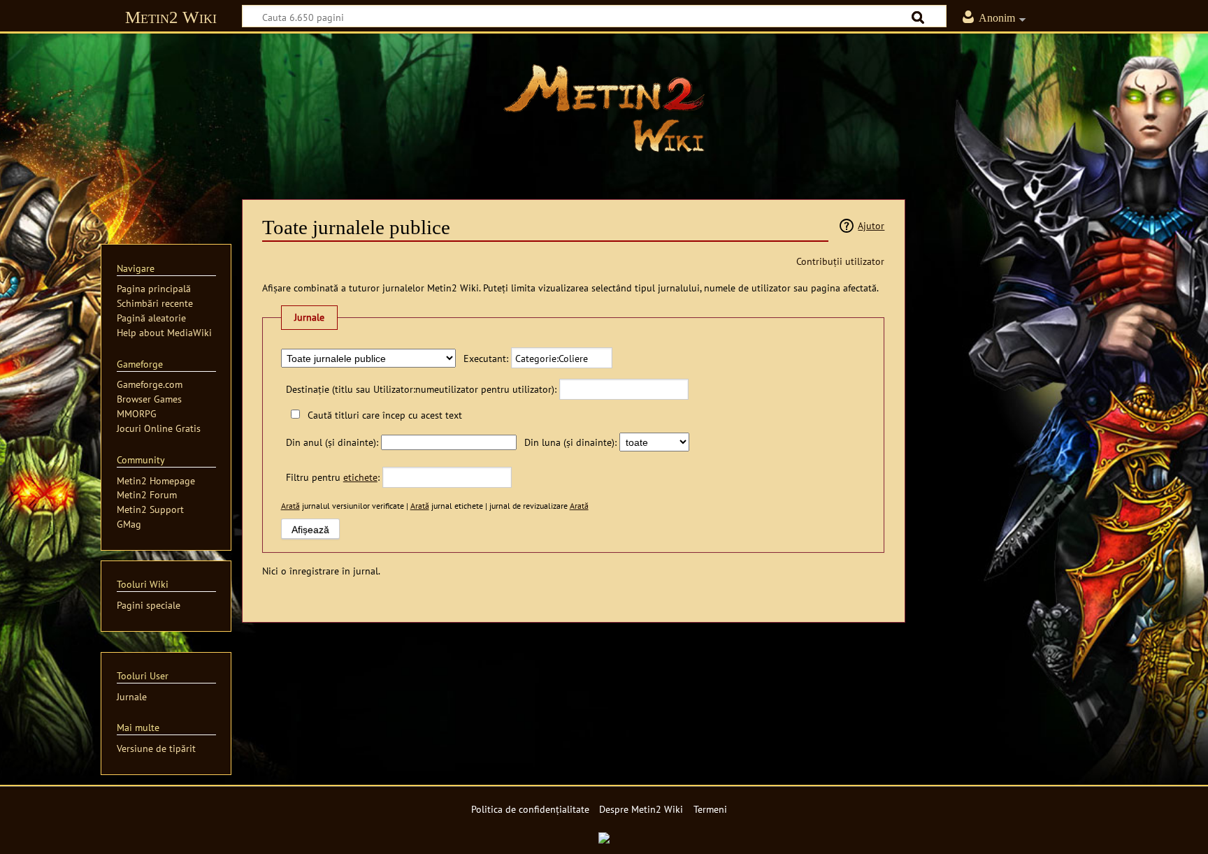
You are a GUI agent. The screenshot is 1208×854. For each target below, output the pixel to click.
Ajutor (871, 225)
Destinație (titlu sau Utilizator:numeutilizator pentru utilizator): (421, 389)
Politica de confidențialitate (530, 809)
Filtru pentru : (333, 477)
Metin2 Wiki (171, 17)
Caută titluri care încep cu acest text (385, 414)
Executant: (485, 358)
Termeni (710, 809)
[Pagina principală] (604, 108)
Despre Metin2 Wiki (641, 809)
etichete (360, 477)
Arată (290, 505)
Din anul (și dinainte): (332, 442)
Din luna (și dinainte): (570, 442)
